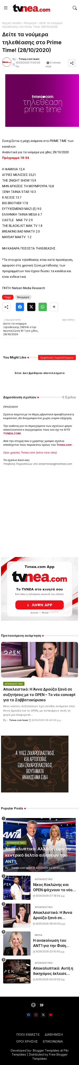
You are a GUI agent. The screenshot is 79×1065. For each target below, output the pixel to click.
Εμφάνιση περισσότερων (57, 357)
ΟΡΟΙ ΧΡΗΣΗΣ (27, 1041)
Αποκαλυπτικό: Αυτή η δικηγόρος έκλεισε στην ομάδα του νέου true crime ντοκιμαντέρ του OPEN (54, 971)
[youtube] (50, 1015)
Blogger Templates (46, 1050)
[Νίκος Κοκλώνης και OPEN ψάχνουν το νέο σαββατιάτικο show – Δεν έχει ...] (17, 888)
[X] (31, 307)
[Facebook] (20, 307)
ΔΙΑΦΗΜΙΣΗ (54, 1034)
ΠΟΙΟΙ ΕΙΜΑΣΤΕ (28, 1034)
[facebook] (28, 1015)
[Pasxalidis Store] (34, 791)
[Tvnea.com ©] (31, 8)
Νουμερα (30, 23)
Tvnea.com (64, 444)
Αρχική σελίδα (11, 23)
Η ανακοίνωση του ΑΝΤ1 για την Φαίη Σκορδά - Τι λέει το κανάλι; (50, 943)
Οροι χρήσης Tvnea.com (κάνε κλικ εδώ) (30, 452)
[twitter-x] (43, 1015)
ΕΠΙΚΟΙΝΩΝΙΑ (53, 1041)
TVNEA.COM (11, 433)
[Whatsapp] (43, 307)
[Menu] (5, 8)
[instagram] (36, 1015)
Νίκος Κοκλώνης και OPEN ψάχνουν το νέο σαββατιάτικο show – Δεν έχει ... (52, 888)
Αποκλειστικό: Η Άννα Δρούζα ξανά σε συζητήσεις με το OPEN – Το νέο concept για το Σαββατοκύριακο (39, 694)
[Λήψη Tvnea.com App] (39, 589)
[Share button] (54, 307)
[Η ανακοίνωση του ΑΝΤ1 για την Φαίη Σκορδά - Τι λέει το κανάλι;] (17, 943)
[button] (75, 8)
